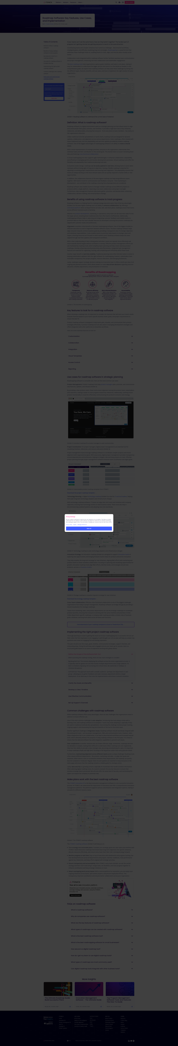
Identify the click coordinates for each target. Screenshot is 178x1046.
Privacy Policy (69, 524)
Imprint (74, 524)
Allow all (89, 528)
